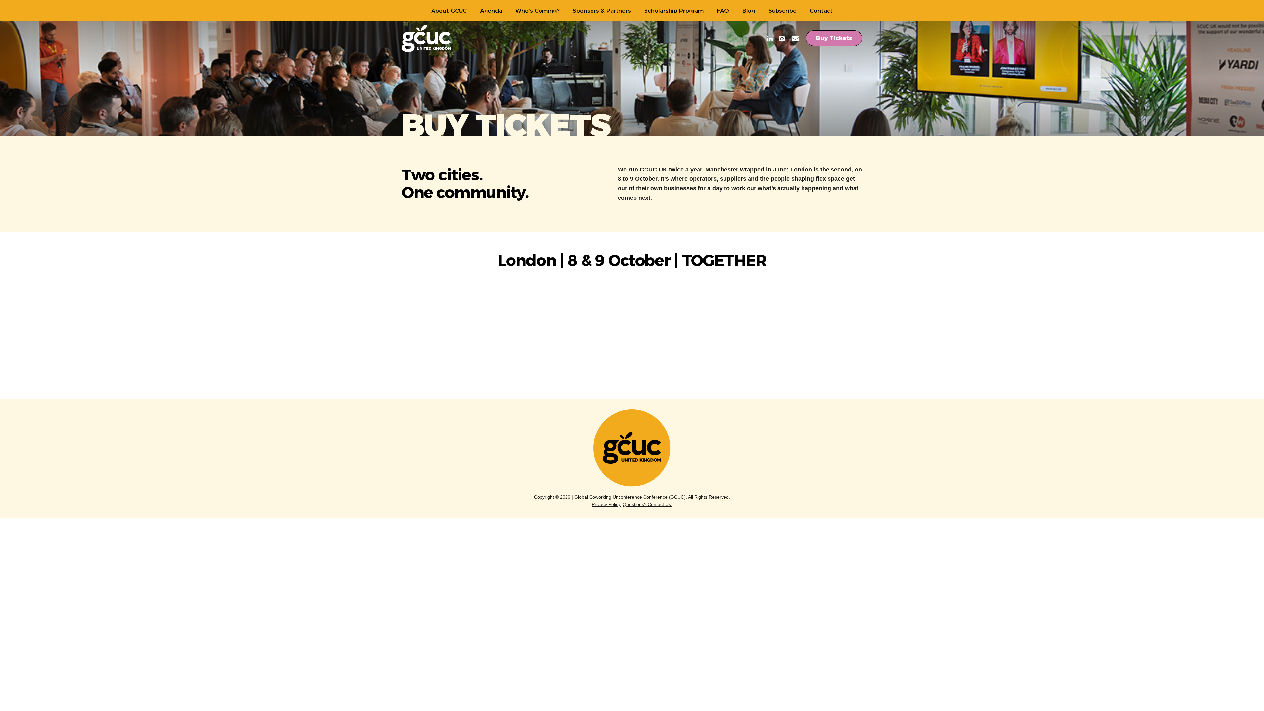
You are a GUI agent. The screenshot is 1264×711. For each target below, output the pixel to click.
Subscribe (782, 10)
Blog (748, 10)
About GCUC (449, 10)
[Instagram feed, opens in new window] (782, 39)
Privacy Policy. (606, 504)
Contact (821, 10)
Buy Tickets (834, 38)
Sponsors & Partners (602, 10)
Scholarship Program (674, 10)
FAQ (723, 10)
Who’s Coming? (537, 10)
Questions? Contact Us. (647, 504)
